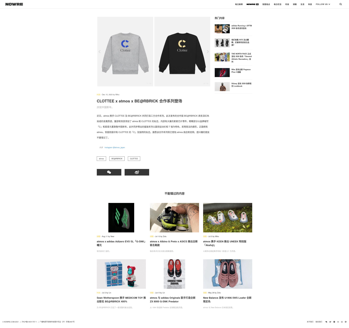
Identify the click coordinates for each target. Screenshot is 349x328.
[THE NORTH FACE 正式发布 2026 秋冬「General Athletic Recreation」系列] (222, 56)
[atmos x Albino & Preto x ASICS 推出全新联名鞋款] (174, 217)
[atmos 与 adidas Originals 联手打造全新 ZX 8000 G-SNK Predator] (174, 274)
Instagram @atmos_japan (115, 147)
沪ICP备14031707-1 (29, 321)
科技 (310, 4)
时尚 (287, 4)
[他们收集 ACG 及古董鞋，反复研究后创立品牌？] (222, 42)
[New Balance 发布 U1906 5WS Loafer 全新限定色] (227, 274)
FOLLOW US (322, 4)
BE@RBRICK (117, 158)
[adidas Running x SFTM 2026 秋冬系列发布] (222, 28)
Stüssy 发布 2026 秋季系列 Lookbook (241, 84)
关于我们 (310, 321)
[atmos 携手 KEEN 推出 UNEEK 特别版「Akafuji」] (227, 217)
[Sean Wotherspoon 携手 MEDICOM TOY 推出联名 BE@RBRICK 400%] (121, 274)
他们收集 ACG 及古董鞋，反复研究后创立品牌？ (240, 42)
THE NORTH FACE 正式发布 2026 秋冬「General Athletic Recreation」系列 (241, 57)
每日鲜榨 (239, 4)
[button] (99, 51)
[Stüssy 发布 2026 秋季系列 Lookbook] (222, 86)
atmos (101, 158)
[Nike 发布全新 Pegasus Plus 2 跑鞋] (222, 72)
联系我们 (319, 321)
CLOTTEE (134, 158)
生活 (302, 4)
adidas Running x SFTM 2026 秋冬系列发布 (241, 27)
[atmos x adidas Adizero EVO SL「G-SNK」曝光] (121, 217)
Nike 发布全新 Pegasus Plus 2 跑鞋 (241, 70)
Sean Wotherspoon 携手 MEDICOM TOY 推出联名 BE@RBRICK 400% (121, 299)
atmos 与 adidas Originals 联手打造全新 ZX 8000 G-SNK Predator (172, 299)
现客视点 (266, 4)
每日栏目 (278, 4)
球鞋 (295, 4)
